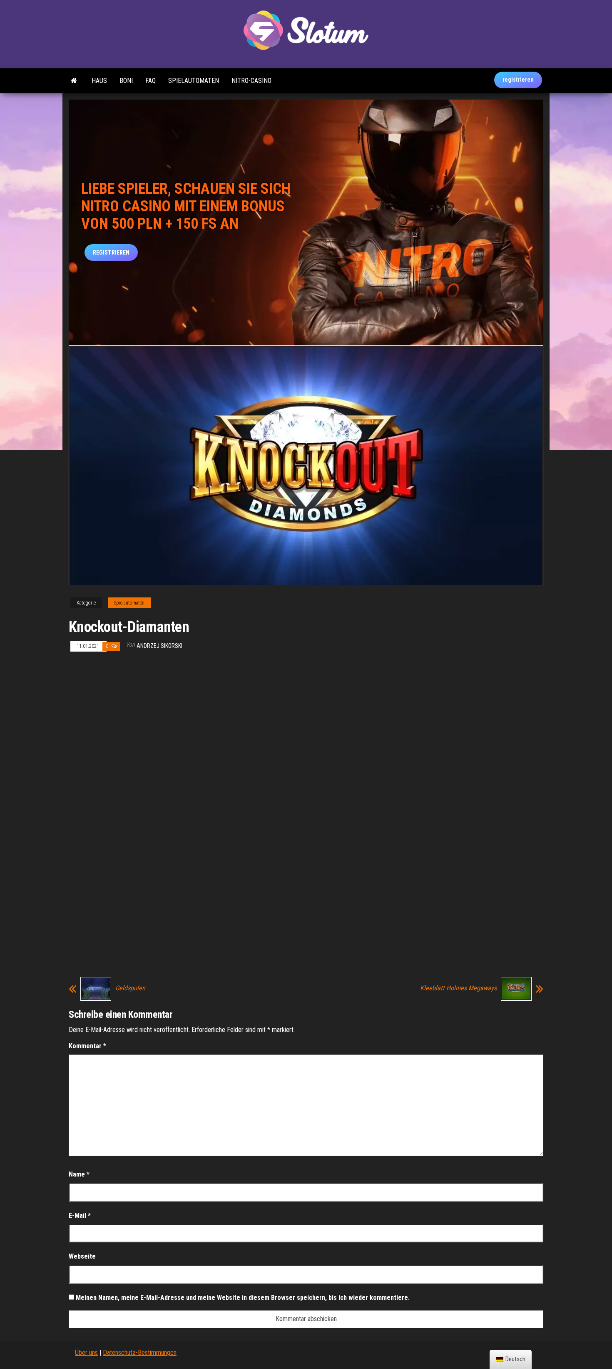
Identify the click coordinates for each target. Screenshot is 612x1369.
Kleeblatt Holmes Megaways (458, 988)
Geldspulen (130, 988)
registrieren (518, 79)
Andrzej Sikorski (159, 645)
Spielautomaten (193, 81)
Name (79, 1174)
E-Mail (80, 1215)
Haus (99, 81)
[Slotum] (73, 80)
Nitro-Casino (251, 81)
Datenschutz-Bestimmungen (140, 1353)
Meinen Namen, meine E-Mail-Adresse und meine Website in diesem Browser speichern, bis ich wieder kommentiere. (243, 1298)
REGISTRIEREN (111, 252)
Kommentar (87, 1046)
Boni (126, 81)
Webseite (82, 1256)
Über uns (86, 1353)
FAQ (150, 81)
